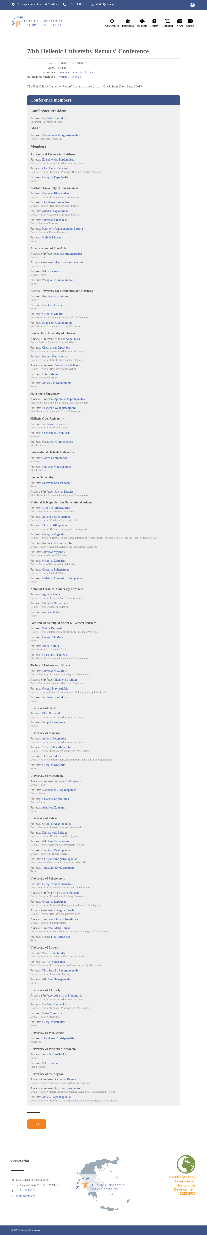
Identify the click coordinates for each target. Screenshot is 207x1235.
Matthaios (68, 262)
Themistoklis (61, 970)
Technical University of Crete (75, 72)
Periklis (51, 237)
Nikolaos (54, 219)
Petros (50, 1063)
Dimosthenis (61, 135)
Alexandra (65, 1079)
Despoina (55, 193)
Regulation (167, 25)
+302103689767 (77, 4)
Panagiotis (58, 280)
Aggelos (68, 253)
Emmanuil (57, 322)
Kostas (54, 457)
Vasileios (54, 118)
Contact (190, 25)
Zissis (52, 1013)
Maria (62, 928)
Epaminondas (58, 159)
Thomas (54, 525)
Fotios (50, 374)
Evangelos (54, 654)
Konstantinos (55, 296)
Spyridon (67, 1088)
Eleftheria (65, 679)
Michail (53, 961)
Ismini (50, 645)
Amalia (56, 1097)
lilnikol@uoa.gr (104, 4)
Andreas (54, 738)
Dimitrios (53, 305)
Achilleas (54, 807)
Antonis (54, 1054)
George (55, 688)
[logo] (39, 21)
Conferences (112, 25)
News (180, 25)
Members (142, 25)
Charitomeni (56, 347)
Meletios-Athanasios (62, 578)
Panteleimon (67, 365)
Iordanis (68, 781)
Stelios (52, 628)
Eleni (51, 713)
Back (37, 1124)
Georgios (55, 177)
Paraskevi (62, 228)
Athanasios (56, 382)
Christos (59, 859)
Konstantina (66, 892)
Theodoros (55, 202)
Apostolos (69, 399)
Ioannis (55, 356)
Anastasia (56, 483)
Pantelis (53, 953)
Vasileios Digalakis (69, 76)
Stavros (64, 491)
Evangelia (59, 408)
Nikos (51, 271)
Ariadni (55, 211)
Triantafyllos (56, 747)
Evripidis (53, 722)
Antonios (56, 516)
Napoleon (56, 507)
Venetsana (58, 867)
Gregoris (52, 637)
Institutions (128, 25)
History (154, 25)
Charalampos (55, 168)
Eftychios (55, 798)
